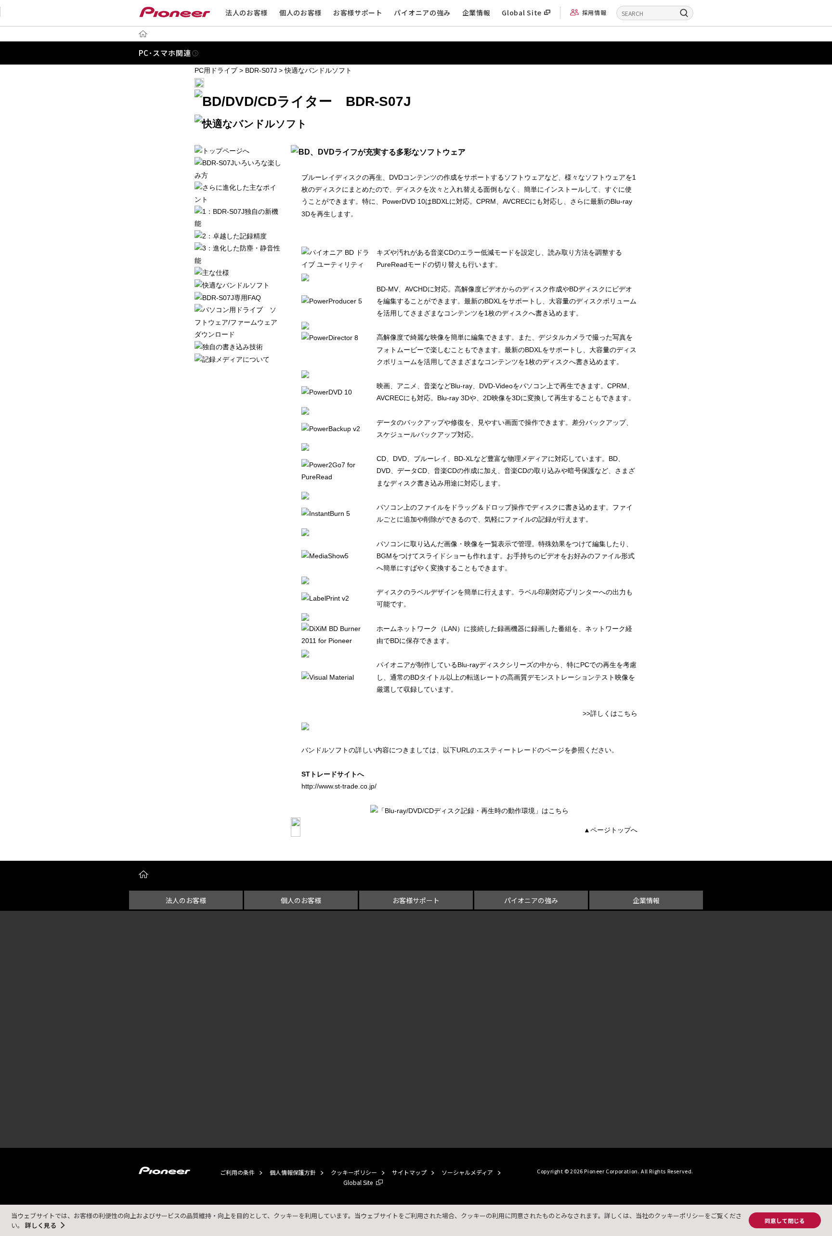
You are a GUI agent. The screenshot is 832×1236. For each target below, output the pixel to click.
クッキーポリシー (354, 1172)
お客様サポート (358, 12)
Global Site (522, 12)
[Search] (681, 12)
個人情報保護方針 (293, 1172)
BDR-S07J (261, 70)
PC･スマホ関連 (165, 53)
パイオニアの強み (422, 12)
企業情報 (476, 12)
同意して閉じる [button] (785, 1220)
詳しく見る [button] (40, 1225)
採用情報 (594, 12)
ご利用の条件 (237, 1172)
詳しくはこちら (613, 713)
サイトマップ (409, 1172)
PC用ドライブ (216, 70)
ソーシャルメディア (467, 1172)
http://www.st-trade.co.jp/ (339, 786)
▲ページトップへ (610, 830)
